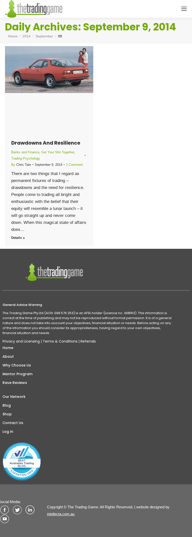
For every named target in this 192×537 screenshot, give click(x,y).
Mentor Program (17, 373)
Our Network (14, 396)
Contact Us (12, 422)
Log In (7, 431)
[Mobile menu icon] (184, 9)
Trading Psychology (25, 158)
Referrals (88, 341)
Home (7, 347)
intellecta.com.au (60, 514)
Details (16, 238)
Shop (7, 414)
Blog (6, 405)
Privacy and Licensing (21, 341)
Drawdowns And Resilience (45, 142)
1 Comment (74, 165)
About (8, 356)
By (21, 165)
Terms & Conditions (60, 341)
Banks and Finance (25, 152)
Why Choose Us (16, 365)
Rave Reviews (14, 382)
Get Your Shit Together (57, 152)
